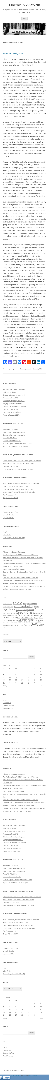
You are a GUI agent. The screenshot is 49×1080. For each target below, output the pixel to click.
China (39, 609)
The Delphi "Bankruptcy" (11, 409)
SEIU (39, 622)
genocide (29, 615)
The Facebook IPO (9, 495)
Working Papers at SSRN (11, 415)
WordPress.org (8, 708)
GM (18, 618)
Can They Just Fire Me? (11, 466)
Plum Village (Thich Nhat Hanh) (14, 538)
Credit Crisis (25, 612)
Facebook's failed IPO (10, 398)
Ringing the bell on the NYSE (13, 403)
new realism (6, 622)
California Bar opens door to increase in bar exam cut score (23, 580)
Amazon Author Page (10, 429)
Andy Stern (27, 603)
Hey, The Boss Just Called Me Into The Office (18, 469)
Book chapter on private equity (14, 435)
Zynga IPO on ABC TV (10, 498)
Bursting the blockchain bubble (14, 569)
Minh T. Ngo (7, 535)
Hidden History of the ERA (12, 441)
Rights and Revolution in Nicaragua (15, 446)
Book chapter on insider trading (14, 432)
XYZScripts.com (33, 1075)
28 (22, 683)
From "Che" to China (10, 438)
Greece (41, 618)
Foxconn (13, 615)
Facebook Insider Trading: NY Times (15, 486)
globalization (10, 617)
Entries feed (7, 703)
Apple (34, 603)
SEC (36, 622)
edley (4, 615)
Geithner (22, 615)
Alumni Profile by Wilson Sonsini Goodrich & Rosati (21, 483)
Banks (36, 606)
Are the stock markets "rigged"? (14, 389)
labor (42, 620)
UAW (34, 624)
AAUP (5, 532)
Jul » (42, 686)
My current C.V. (8, 518)
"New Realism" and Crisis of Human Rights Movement (22, 461)
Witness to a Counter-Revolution (14, 552)
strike (16, 625)
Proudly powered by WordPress (13, 1070)
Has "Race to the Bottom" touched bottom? (18, 489)
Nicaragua (14, 622)
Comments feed (8, 706)
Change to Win (28, 609)
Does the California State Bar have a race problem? (20, 578)
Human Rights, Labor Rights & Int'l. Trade (17, 443)
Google (36, 618)
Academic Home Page (10, 512)
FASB (8, 615)
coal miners (6, 613)
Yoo (4, 627)
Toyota (21, 625)
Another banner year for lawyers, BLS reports (19, 583)
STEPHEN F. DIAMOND (24, 5)
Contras (12, 613)
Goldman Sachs (27, 618)
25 (4, 683)
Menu (24, 18)
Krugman (37, 620)
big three (9, 609)
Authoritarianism (8, 607)
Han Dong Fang (7, 620)
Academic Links (7, 604)
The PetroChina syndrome (12, 412)
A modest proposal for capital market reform (18, 463)
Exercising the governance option (14, 395)
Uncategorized (25, 369)
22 (28, 680)
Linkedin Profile (8, 515)
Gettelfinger (38, 615)
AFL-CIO (17, 603)
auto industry (23, 606)
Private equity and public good (13, 401)
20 (16, 680)
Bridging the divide (9, 392)
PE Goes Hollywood (13, 53)
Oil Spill (26, 622)
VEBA (41, 624)
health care (16, 620)
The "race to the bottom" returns (14, 406)
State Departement (9, 625)
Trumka (27, 625)
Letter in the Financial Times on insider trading (19, 492)
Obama (20, 622)
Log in (5, 700)
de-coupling (39, 613)
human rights (27, 619)
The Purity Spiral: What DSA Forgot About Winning (20, 555)
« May (5, 686)
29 (28, 683)
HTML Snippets (15, 1075)
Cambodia (19, 610)
